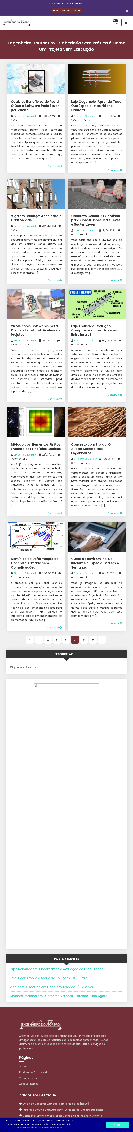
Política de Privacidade (33, 1072)
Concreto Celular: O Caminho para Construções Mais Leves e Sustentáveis (96, 220)
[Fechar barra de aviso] (127, 10)
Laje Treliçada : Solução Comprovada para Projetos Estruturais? (94, 330)
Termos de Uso (28, 1078)
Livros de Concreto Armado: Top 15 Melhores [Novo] (56, 1104)
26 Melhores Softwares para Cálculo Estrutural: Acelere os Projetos (35, 330)
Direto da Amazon (65, 10)
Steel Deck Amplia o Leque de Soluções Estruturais (48, 978)
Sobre (23, 1066)
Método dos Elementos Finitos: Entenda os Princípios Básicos (36, 446)
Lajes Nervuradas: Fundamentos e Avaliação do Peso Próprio (57, 969)
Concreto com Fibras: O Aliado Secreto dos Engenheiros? (91, 448)
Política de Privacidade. (50, 1127)
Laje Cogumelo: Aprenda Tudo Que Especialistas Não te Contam (96, 105)
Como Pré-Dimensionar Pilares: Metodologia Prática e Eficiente (62, 1115)
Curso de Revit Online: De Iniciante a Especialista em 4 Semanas (95, 563)
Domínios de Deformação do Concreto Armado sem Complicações (35, 563)
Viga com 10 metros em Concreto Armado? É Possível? (52, 987)
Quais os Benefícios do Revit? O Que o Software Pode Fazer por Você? (35, 105)
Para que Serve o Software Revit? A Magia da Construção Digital (63, 1109)
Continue (53, 166)
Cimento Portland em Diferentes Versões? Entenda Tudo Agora (58, 996)
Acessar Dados (29, 1084)
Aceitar (117, 1124)
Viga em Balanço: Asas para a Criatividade (36, 218)
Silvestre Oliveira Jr (25, 116)
